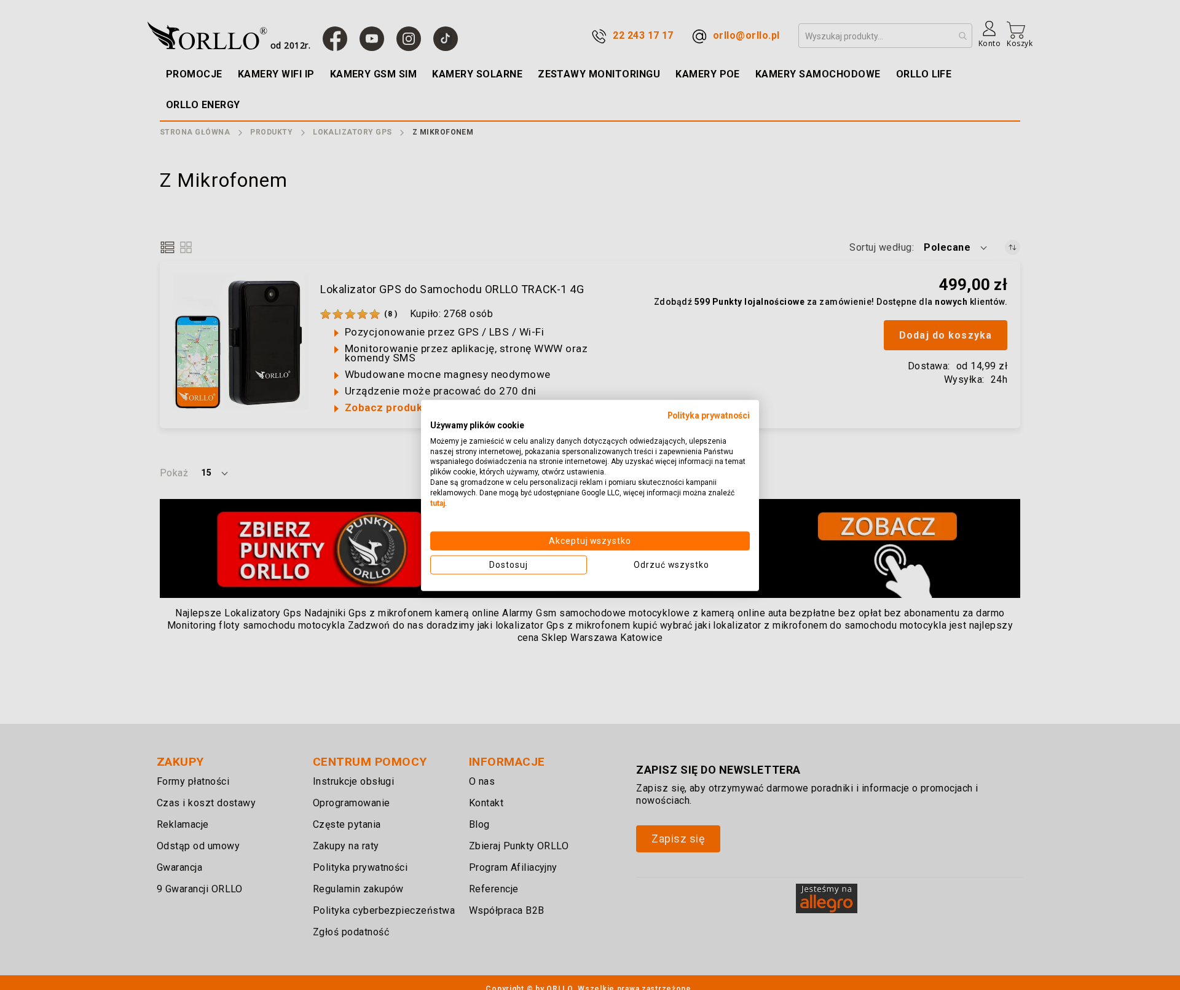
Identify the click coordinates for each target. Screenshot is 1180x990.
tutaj (437, 502)
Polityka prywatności (708, 415)
